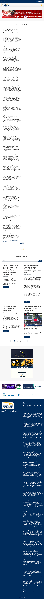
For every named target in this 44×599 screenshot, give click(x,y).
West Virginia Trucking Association (31, 332)
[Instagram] (4, 1)
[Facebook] (1, 1)
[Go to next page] (30, 341)
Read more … (6, 286)
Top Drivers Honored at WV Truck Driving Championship (10, 308)
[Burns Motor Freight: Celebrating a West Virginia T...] (12, 241)
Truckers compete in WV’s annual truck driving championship (32, 308)
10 (28, 341)
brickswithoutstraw (22, 597)
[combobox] (20, 261)
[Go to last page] (32, 341)
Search (40, 260)
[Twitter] (3, 1)
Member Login (39, 1)
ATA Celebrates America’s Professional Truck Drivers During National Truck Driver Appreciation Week (32, 269)
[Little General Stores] (22, 14)
